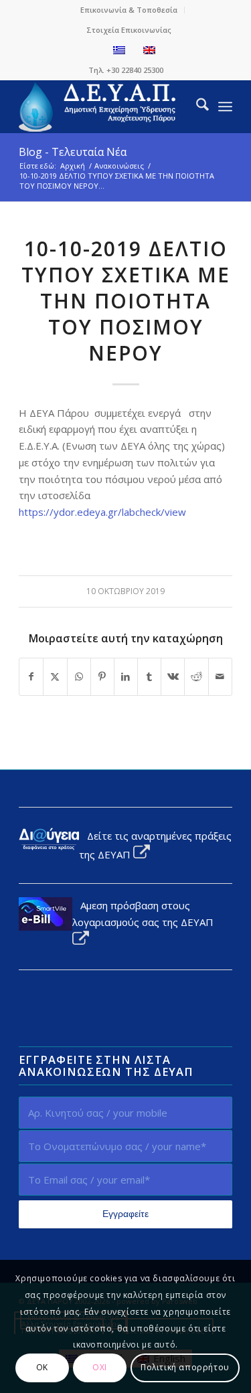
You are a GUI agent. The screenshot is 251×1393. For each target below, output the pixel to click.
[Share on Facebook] (31, 676)
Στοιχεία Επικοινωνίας (128, 30)
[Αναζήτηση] (196, 106)
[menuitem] (129, 10)
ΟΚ (42, 1367)
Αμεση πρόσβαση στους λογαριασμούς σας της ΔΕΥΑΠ (143, 914)
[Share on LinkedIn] (125, 676)
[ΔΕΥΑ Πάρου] (104, 106)
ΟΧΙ (99, 1367)
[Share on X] (55, 676)
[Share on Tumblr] (149, 676)
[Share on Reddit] (196, 676)
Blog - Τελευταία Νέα (73, 152)
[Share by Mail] (220, 676)
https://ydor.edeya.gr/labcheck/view (102, 512)
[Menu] (225, 106)
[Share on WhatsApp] (79, 676)
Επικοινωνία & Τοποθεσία (128, 10)
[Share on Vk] (172, 676)
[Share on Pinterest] (102, 676)
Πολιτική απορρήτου (185, 1367)
